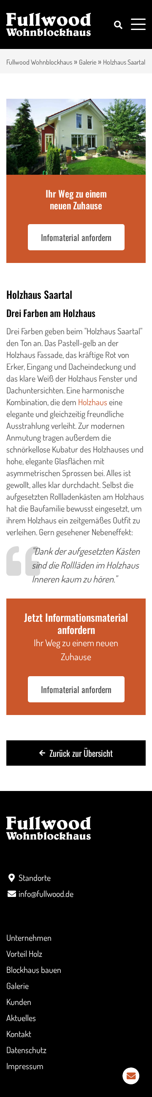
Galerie (87, 62)
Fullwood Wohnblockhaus (39, 62)
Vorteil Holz (24, 953)
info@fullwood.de (46, 893)
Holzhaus (92, 401)
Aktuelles (21, 1017)
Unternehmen (29, 937)
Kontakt (18, 1033)
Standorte (35, 877)
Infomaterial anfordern (76, 237)
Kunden (18, 1001)
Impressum (24, 1065)
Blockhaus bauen (33, 969)
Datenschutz (26, 1049)
